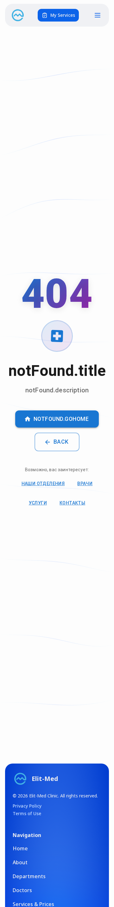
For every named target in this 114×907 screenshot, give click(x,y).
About (20, 862)
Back (61, 442)
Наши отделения (43, 483)
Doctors (22, 890)
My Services (62, 15)
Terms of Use (27, 813)
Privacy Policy (27, 806)
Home (20, 848)
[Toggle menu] (97, 15)
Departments (29, 876)
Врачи (84, 483)
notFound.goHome (61, 419)
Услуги (38, 502)
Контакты (72, 502)
